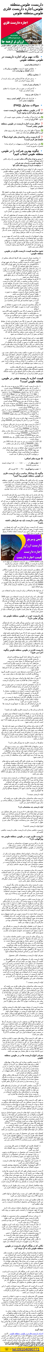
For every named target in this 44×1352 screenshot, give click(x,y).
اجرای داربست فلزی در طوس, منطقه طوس (26, 1333)
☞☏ (22, 1349)
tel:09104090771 (25, 1349)
